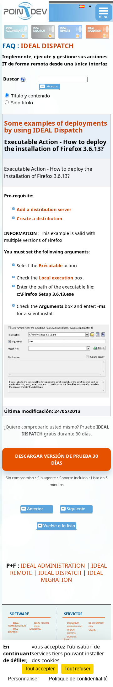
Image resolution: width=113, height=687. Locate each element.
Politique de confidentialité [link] (78, 678)
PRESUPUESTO (74, 626)
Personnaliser (23, 678)
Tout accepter (40, 668)
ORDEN (70, 629)
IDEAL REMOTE (41, 623)
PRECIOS (71, 633)
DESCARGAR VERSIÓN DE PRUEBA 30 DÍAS (56, 459)
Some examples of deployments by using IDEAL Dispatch (55, 126)
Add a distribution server (44, 209)
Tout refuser (77, 668)
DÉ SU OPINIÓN (96, 623)
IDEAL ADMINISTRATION (53, 565)
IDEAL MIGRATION (72, 576)
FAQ (91, 626)
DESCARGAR (73, 623)
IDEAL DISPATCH (47, 45)
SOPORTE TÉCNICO (69, 638)
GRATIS (92, 629)
